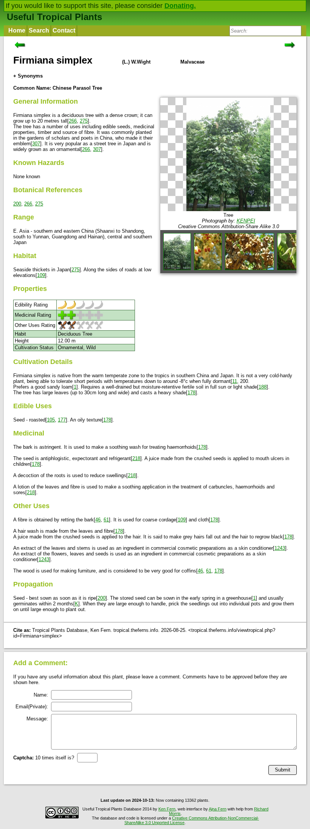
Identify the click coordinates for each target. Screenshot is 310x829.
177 (62, 420)
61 (106, 520)
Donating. (180, 5)
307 (36, 143)
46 (98, 520)
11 (234, 381)
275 (84, 121)
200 (17, 204)
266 (73, 121)
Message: (37, 719)
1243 (279, 548)
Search (39, 30)
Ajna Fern (217, 809)
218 (136, 458)
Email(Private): (32, 706)
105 (51, 420)
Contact (64, 30)
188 (263, 387)
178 (191, 392)
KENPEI (246, 221)
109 (41, 275)
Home (16, 30)
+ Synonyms (28, 76)
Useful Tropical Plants (54, 17)
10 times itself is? (43, 758)
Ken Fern (166, 809)
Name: (41, 695)
